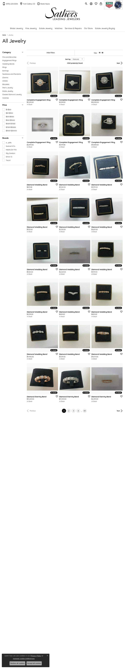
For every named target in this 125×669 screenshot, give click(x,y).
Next (118, 63)
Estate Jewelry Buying (105, 28)
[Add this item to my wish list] (56, 100)
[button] (86, 3)
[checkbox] (6, 109)
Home (4, 35)
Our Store (88, 28)
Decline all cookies (17, 663)
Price (4, 105)
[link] (10, 3)
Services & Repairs (73, 28)
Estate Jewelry (45, 28)
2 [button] (68, 411)
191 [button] (85, 411)
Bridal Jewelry (16, 28)
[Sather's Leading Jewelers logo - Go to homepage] (62, 14)
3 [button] (73, 411)
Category (6, 52)
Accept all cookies (34, 663)
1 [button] (65, 410)
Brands (5, 138)
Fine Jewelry (31, 28)
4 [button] (78, 411)
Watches (58, 28)
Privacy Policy (36, 656)
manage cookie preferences (24, 659)
